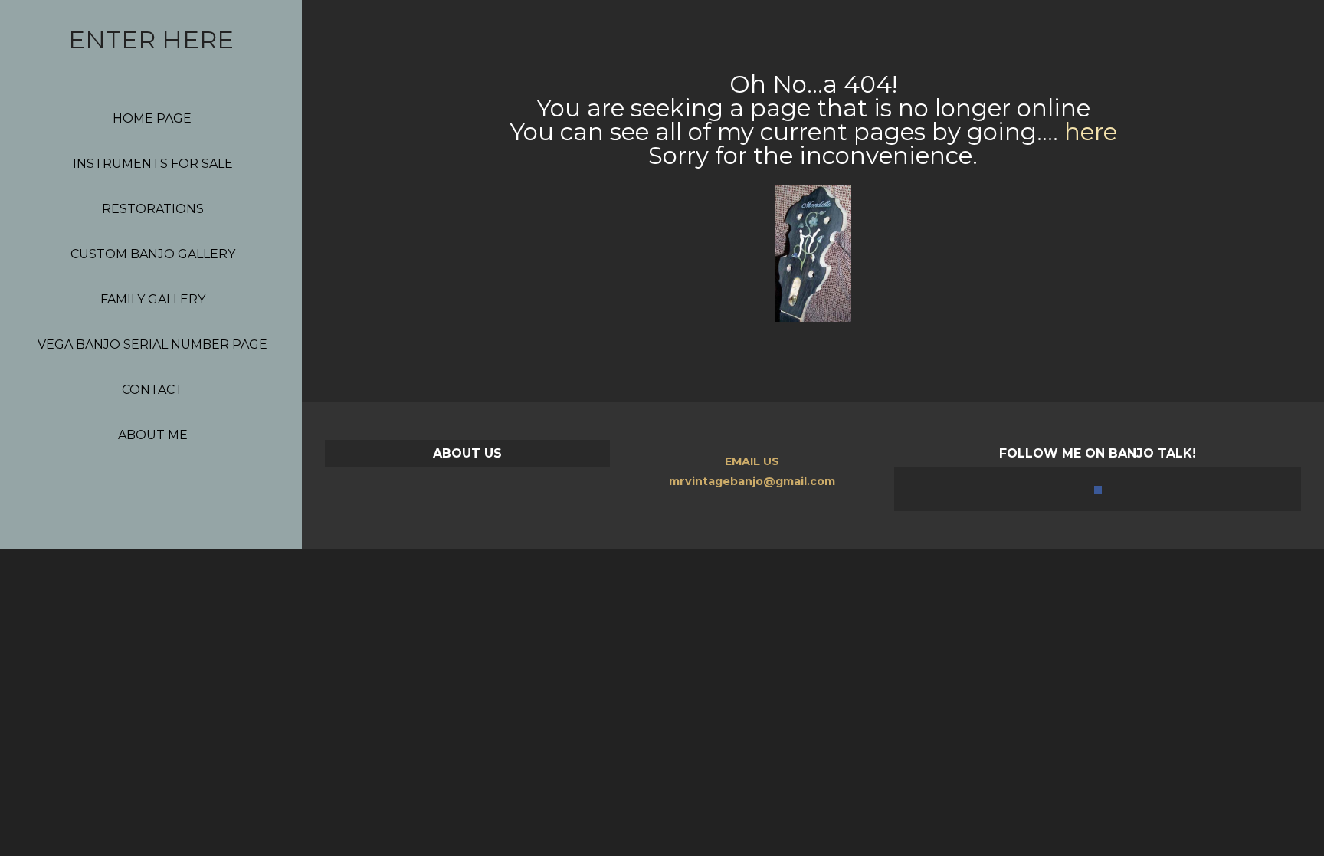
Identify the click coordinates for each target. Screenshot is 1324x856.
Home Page (152, 118)
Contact (152, 389)
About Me (153, 435)
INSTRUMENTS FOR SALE (153, 163)
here (1090, 131)
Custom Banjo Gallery (152, 254)
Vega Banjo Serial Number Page (152, 344)
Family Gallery (152, 299)
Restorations (153, 209)
